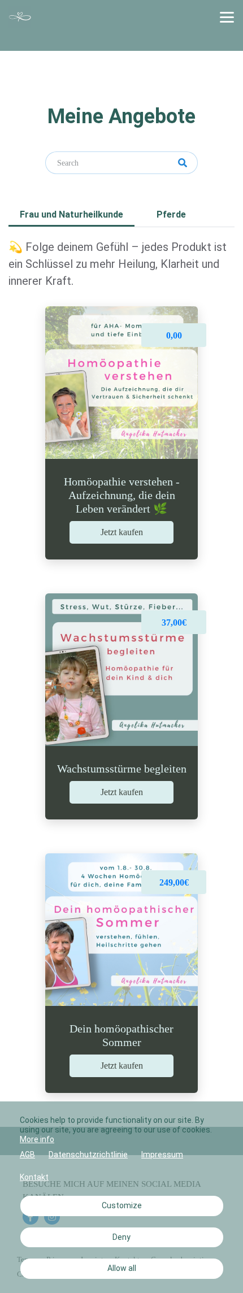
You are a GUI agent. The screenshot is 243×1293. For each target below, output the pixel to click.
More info (37, 1139)
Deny (121, 1237)
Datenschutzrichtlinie (88, 1154)
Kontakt (34, 1177)
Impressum (162, 1154)
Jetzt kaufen (122, 532)
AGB (27, 1154)
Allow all (121, 1268)
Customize (122, 1205)
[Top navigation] (226, 17)
